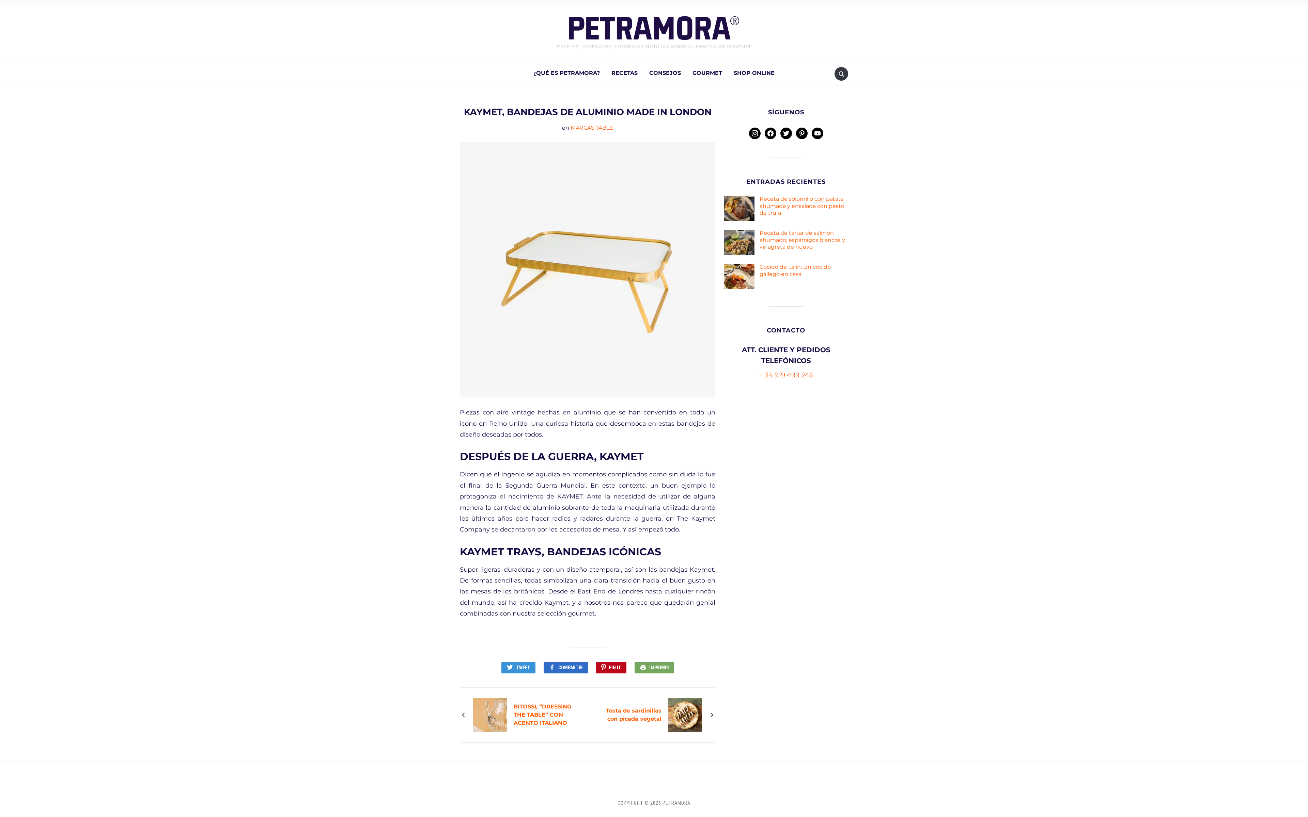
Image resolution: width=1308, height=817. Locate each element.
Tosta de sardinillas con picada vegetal (633, 714)
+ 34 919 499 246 (786, 375)
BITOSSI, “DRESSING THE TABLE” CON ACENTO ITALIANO (542, 714)
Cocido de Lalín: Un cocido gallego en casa (795, 270)
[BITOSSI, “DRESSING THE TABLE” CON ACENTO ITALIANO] (491, 714)
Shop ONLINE (754, 73)
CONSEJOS (665, 73)
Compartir (570, 667)
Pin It (615, 667)
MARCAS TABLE (592, 128)
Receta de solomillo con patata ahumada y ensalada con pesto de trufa (802, 206)
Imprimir (659, 667)
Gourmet (707, 73)
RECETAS (624, 73)
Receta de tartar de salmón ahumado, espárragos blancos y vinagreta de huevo (802, 240)
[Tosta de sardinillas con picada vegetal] (685, 714)
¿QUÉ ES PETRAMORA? (566, 73)
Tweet (523, 667)
